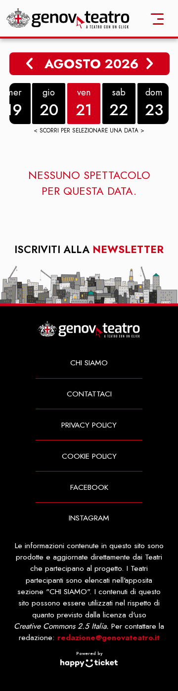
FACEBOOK (89, 487)
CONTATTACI (89, 393)
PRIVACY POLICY (89, 425)
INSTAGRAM (89, 517)
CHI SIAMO (89, 362)
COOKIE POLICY (89, 456)
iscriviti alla (89, 250)
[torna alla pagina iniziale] (68, 18)
